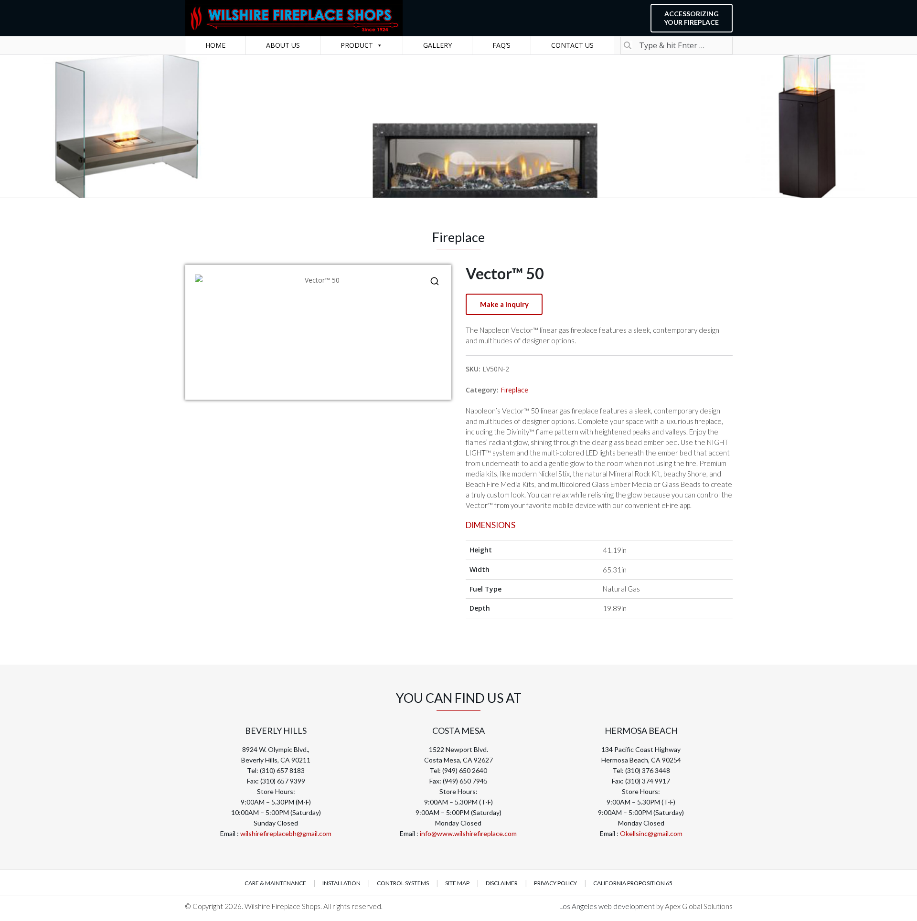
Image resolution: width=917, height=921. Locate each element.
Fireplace (514, 389)
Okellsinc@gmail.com (651, 833)
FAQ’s (501, 45)
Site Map (457, 883)
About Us (283, 45)
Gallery (437, 45)
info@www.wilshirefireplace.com (468, 833)
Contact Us (572, 45)
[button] (435, 281)
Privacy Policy (555, 883)
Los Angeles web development (607, 906)
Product (357, 45)
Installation (341, 883)
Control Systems (403, 883)
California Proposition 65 (632, 883)
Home (215, 45)
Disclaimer (502, 883)
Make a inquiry (504, 304)
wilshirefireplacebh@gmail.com (285, 833)
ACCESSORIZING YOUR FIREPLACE (691, 18)
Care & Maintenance (275, 883)
